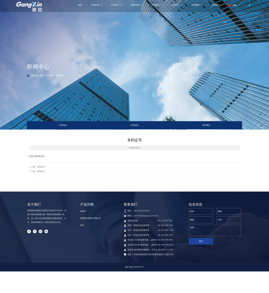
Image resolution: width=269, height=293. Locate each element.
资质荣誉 (50, 75)
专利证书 (60, 75)
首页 (42, 75)
